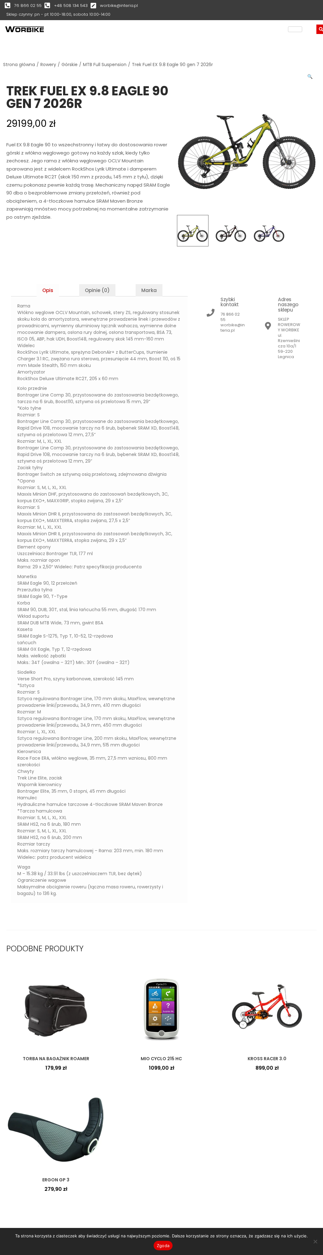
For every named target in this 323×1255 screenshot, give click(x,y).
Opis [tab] (47, 290)
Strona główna (19, 64)
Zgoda (163, 1245)
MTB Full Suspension (104, 64)
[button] (310, 75)
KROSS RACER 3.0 (267, 1058)
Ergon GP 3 (55, 1180)
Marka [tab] (149, 290)
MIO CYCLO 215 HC (161, 1058)
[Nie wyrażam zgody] (315, 1241)
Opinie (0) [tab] (97, 290)
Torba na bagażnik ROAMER (56, 1058)
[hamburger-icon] (295, 29)
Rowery (48, 64)
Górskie (70, 64)
